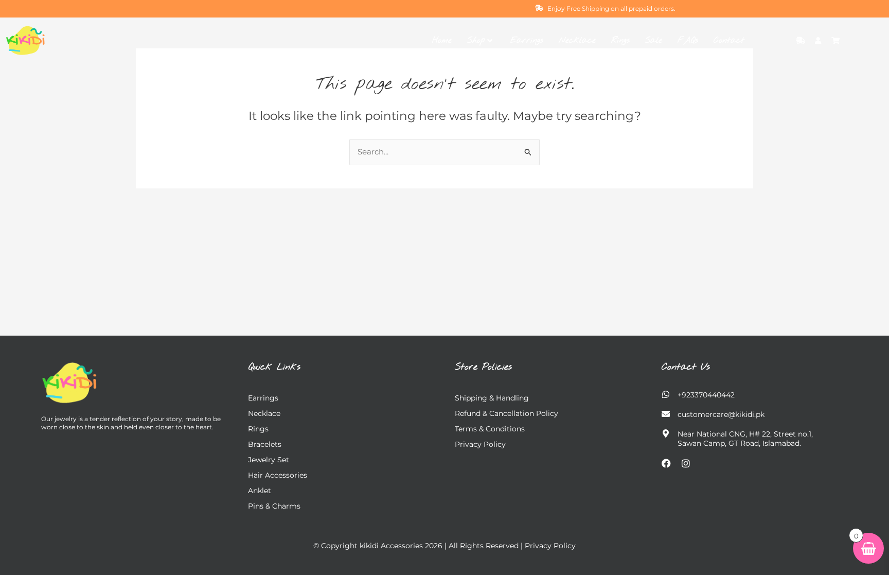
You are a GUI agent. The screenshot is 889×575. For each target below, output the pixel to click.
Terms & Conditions (490, 428)
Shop (476, 40)
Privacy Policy (480, 444)
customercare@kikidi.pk (721, 414)
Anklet (259, 490)
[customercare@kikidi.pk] (666, 414)
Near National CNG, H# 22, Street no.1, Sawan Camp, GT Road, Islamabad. (745, 438)
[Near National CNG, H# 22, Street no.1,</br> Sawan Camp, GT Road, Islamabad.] (666, 433)
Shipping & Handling (492, 398)
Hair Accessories (277, 475)
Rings (620, 40)
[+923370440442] (666, 394)
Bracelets (264, 444)
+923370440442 (706, 394)
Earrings (526, 40)
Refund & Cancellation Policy (506, 413)
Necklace (577, 40)
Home (442, 40)
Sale (653, 40)
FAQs (688, 40)
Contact (729, 40)
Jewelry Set (268, 459)
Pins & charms (274, 506)
